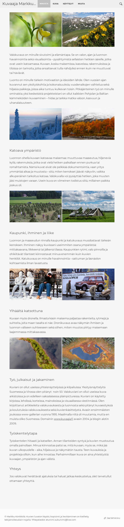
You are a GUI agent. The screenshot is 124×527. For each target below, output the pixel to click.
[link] (121, 3)
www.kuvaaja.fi (63, 419)
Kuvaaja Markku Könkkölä (19, 3)
